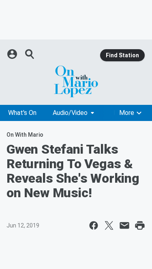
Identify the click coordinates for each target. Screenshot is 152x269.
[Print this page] (140, 225)
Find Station (122, 55)
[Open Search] (30, 54)
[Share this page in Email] (124, 225)
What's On (22, 113)
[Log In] (13, 54)
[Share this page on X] (109, 225)
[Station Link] (76, 81)
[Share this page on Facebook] (93, 225)
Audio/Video (70, 113)
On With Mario (24, 134)
